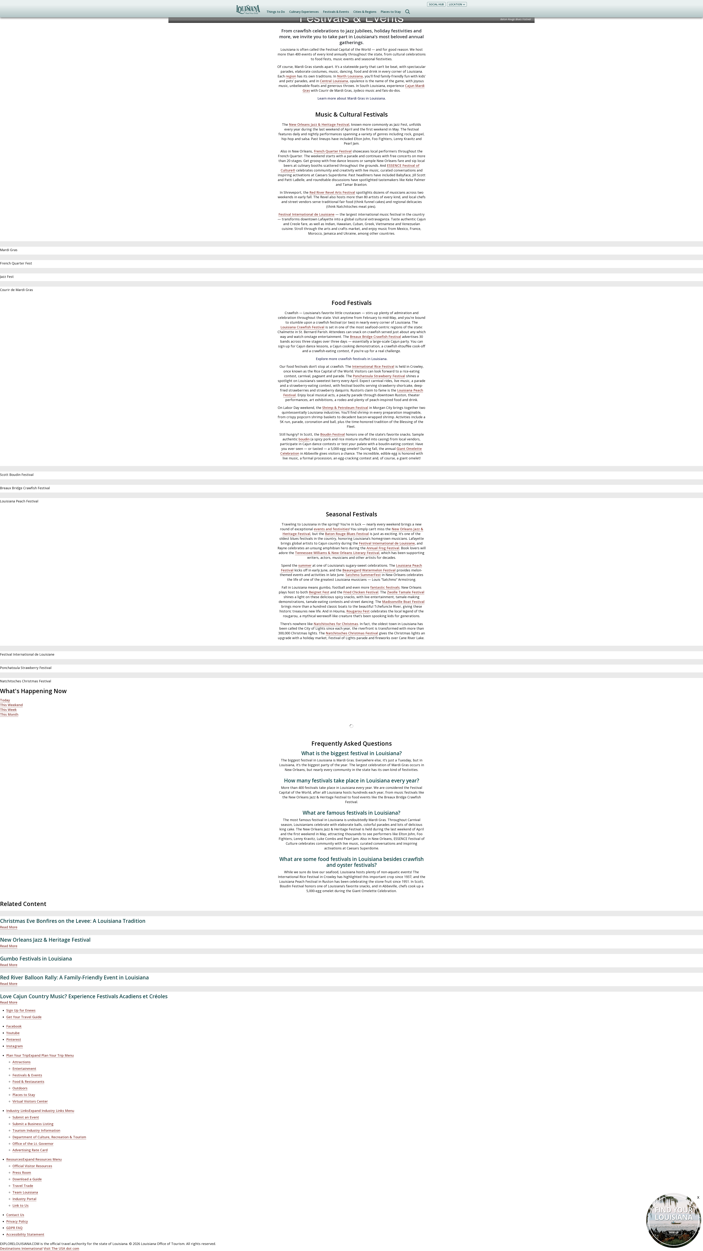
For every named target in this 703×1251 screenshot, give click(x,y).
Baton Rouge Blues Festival (347, 534)
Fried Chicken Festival (360, 592)
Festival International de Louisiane (306, 214)
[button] (40, 1055)
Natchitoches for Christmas (336, 624)
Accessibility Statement (25, 1234)
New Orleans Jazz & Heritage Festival (319, 124)
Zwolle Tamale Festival (405, 592)
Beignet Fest (319, 592)
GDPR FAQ (14, 1228)
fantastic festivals (385, 587)
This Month (9, 714)
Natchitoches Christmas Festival (352, 633)
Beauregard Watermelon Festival (369, 570)
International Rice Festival (373, 366)
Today (5, 700)
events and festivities (331, 529)
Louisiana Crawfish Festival (302, 327)
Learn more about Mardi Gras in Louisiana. (351, 98)
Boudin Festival (332, 434)
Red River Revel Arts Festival (332, 192)
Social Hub (436, 4)
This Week (8, 709)
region (291, 76)
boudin (304, 439)
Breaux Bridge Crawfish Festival (375, 336)
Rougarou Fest (358, 611)
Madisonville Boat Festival (403, 601)
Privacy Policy (17, 1221)
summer (304, 565)
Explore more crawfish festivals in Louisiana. (351, 359)
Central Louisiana (334, 81)
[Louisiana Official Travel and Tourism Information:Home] (248, 11)
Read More (8, 927)
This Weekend (11, 705)
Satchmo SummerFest (363, 575)
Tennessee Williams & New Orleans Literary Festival (337, 553)
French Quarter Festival (333, 151)
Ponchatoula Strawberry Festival (379, 376)
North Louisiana (350, 76)
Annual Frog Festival (383, 548)
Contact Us (15, 1215)
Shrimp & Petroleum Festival (345, 407)
